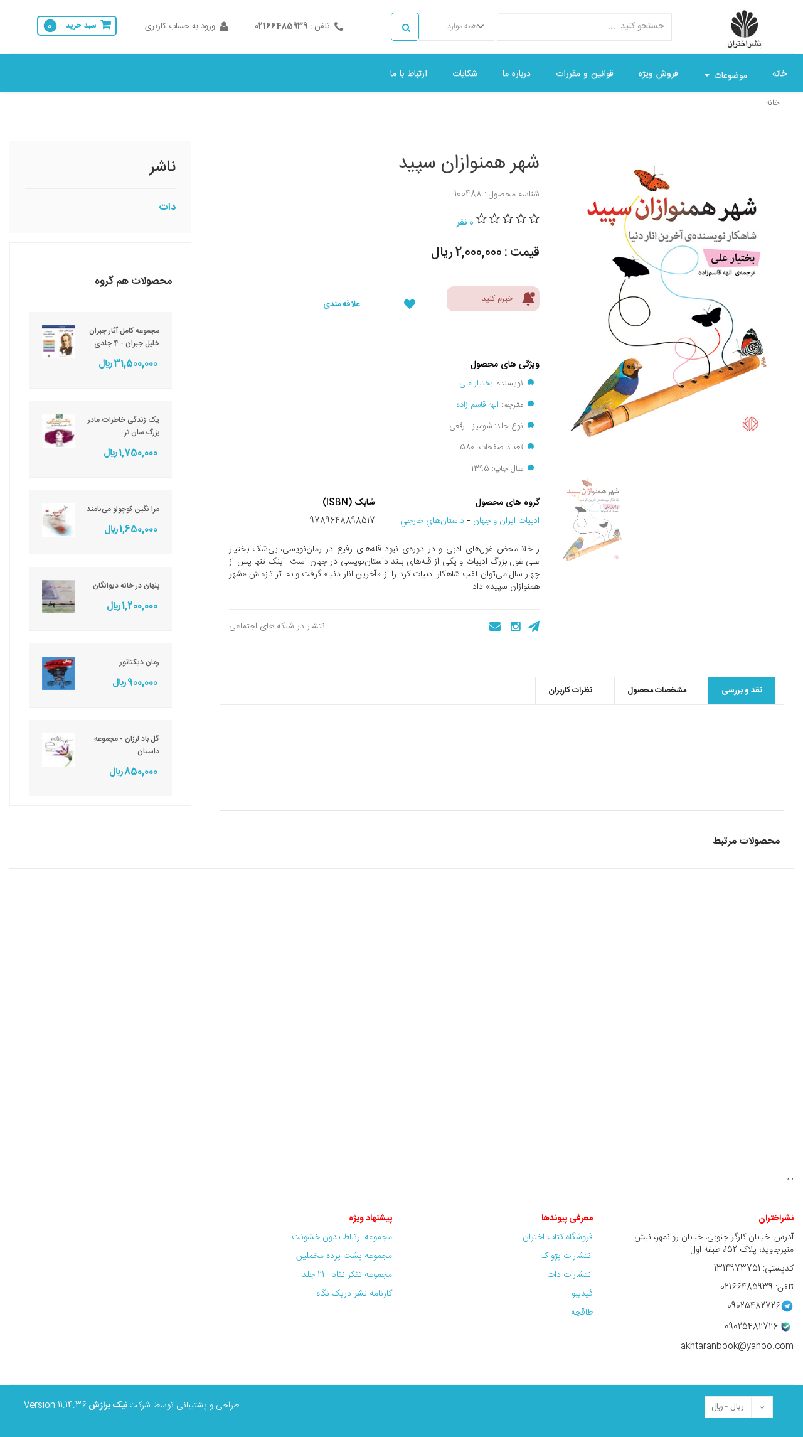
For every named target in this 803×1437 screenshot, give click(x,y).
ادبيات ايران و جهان (506, 521)
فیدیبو (582, 1293)
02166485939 (281, 26)
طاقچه (582, 1312)
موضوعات (729, 75)
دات (167, 207)
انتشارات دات (570, 1275)
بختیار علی (475, 383)
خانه (773, 103)
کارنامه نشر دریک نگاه (354, 1293)
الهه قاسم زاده (478, 405)
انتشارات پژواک (566, 1256)
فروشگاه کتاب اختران (556, 1237)
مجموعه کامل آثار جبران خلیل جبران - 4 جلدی (124, 337)
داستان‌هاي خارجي (432, 521)
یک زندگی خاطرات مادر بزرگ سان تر (123, 426)
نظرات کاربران (570, 690)
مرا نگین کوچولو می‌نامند (123, 509)
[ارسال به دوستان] (491, 626)
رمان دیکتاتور (139, 662)
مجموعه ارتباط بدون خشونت (342, 1237)
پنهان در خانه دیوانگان (126, 585)
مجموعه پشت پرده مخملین (344, 1256)
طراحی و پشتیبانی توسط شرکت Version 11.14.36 (131, 1405)
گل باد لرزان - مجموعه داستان (126, 745)
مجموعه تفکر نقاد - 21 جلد (347, 1275)
